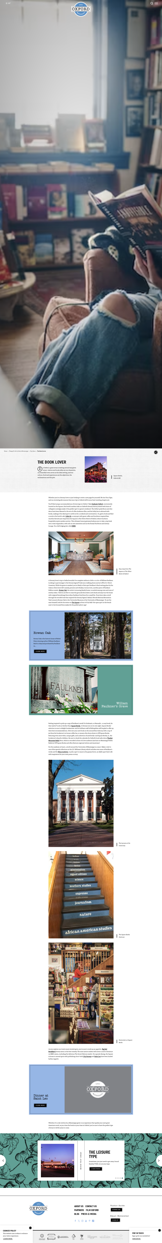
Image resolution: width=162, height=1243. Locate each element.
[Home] (81, 9)
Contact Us (91, 1206)
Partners (79, 1210)
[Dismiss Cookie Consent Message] (30, 1227)
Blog (76, 1214)
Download (116, 1209)
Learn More (40, 651)
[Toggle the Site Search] (152, 3)
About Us (78, 1206)
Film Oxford (92, 1210)
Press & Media (88, 1214)
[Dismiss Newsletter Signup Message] (159, 1230)
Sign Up (115, 1220)
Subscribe (136, 1238)
